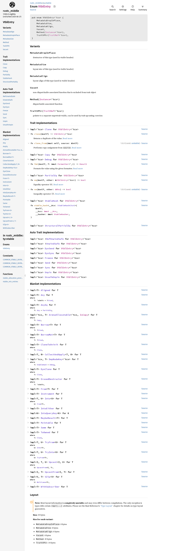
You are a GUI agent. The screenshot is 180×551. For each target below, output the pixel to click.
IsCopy (84, 314)
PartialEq (51, 175)
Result (83, 164)
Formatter (63, 164)
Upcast (53, 462)
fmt (36, 164)
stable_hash (41, 205)
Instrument (47, 393)
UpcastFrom (42, 467)
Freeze (49, 258)
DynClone (46, 369)
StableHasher (61, 214)
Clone (48, 129)
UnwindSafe (53, 243)
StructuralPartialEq (57, 225)
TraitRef (54, 35)
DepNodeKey (55, 359)
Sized (50, 300)
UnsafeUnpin (52, 277)
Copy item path (55, 6)
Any (43, 295)
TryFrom (49, 442)
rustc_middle (36, 3)
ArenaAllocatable (59, 314)
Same (43, 427)
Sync (47, 267)
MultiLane (41, 482)
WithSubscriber (50, 486)
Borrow (45, 324)
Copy (47, 154)
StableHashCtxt (66, 205)
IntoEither (47, 408)
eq (35, 180)
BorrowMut (47, 334)
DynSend (49, 248)
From (43, 389)
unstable (135, 143)
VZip (47, 476)
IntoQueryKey (49, 413)
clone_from (40, 143)
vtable (48, 3)
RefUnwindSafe (55, 238)
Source (33, 10)
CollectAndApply (55, 354)
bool (83, 180)
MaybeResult (48, 418)
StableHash (51, 200)
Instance (50, 32)
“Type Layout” (106, 505)
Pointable (47, 422)
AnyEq (44, 304)
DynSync (49, 253)
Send (47, 262)
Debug (48, 159)
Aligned (45, 290)
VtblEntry (64, 129)
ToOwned (45, 432)
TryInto (49, 452)
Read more (67, 138)
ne (35, 189)
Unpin (48, 272)
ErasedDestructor (51, 379)
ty (44, 3)
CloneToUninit (49, 344)
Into (47, 398)
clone (37, 134)
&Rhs (57, 189)
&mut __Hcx (50, 211)
